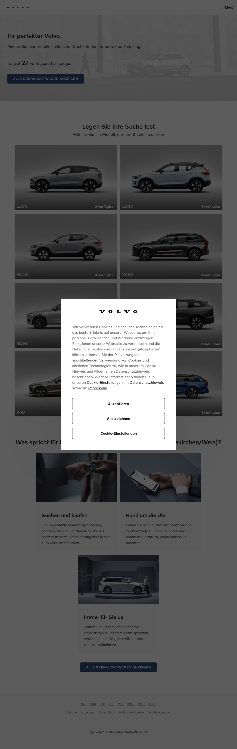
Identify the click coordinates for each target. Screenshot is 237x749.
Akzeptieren (118, 403)
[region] (118, 374)
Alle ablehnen (118, 418)
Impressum (97, 388)
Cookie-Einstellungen (105, 382)
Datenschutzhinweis (147, 382)
